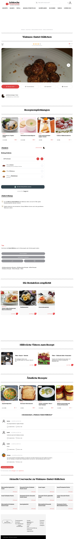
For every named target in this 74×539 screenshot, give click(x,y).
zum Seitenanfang (7, 522)
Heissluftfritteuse (29, 8)
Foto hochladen (23, 253)
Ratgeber (52, 8)
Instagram (42, 525)
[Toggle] (69, 3)
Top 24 (18, 8)
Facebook (42, 520)
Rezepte (5, 8)
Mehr (22, 268)
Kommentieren (12, 426)
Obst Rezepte (33, 267)
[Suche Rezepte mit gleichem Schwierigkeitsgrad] (71, 44)
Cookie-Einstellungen (20, 526)
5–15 (2, 43)
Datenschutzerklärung (32, 527)
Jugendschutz (30, 531)
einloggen (13, 470)
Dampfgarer (43, 8)
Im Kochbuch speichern (23, 257)
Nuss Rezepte (16, 268)
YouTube (42, 523)
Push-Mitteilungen (19, 523)
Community (67, 8)
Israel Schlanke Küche (7, 495)
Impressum (29, 529)
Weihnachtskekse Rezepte (9, 267)
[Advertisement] (37, 328)
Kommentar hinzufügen (7, 467)
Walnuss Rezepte (7, 268)
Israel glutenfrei (24, 504)
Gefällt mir (19, 426)
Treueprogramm (19, 520)
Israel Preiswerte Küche (63, 487)
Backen (12, 8)
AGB (28, 526)
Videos (59, 8)
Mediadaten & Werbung (30, 522)
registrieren (21, 470)
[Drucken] (34, 261)
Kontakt (28, 520)
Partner (28, 524)
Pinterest (42, 522)
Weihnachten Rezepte (22, 267)
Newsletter (17, 522)
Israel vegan (41, 487)
